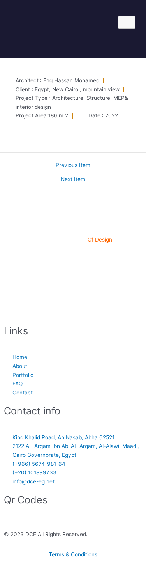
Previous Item (73, 165)
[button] (66, 43)
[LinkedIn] (73, 271)
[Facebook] (73, 254)
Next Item (73, 179)
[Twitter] (73, 304)
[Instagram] (73, 288)
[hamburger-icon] (126, 22)
